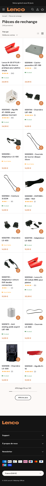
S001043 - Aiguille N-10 (34, 367)
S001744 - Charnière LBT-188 (34, 111)
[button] (42, 9)
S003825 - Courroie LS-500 (33, 325)
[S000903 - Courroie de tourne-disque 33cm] (34, 141)
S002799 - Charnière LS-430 (11, 239)
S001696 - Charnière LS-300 (11, 367)
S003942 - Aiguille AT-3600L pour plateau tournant (10, 112)
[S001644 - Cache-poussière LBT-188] (34, 49)
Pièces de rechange (15, 16)
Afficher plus (23, 398)
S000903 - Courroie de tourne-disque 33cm (34, 157)
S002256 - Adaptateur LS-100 (10, 155)
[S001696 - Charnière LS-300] (11, 352)
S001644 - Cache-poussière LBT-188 (33, 63)
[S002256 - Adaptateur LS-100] (11, 141)
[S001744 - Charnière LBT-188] (34, 96)
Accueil (4, 16)
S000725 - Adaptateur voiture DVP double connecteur (10, 281)
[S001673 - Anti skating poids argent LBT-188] (11, 311)
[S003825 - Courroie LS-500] (34, 311)
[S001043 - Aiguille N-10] (34, 353)
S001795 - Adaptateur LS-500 (34, 239)
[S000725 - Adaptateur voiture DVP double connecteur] (11, 264)
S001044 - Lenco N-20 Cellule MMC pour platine (34, 280)
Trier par (5, 32)
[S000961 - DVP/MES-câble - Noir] (34, 183)
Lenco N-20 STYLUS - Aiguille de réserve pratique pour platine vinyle (11, 66)
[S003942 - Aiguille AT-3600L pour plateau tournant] (11, 96)
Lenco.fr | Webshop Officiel (15, 480)
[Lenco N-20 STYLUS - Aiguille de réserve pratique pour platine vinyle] (11, 49)
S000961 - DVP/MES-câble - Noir (34, 197)
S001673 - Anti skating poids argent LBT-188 (11, 327)
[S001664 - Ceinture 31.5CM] (11, 182)
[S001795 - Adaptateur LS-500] (34, 224)
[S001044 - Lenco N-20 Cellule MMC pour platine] (34, 264)
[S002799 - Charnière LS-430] (11, 224)
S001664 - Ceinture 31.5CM (10, 197)
